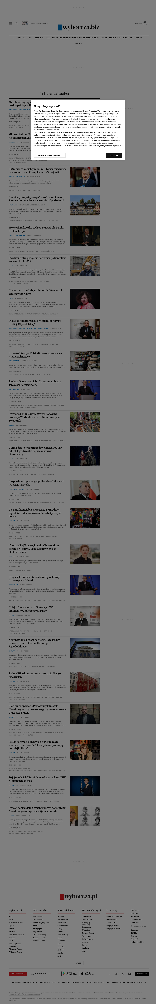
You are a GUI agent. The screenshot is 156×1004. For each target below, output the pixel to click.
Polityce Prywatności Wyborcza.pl (80, 146)
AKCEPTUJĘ (114, 155)
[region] (78, 130)
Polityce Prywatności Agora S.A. (108, 146)
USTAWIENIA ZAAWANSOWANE (49, 155)
